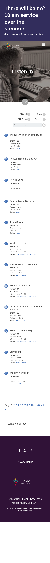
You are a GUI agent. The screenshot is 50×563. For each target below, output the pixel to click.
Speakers (39, 119)
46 (5, 409)
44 (38, 405)
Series (40, 114)
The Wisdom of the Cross (26, 254)
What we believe (17, 423)
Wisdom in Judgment (20, 285)
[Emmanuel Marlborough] (18, 46)
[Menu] (43, 45)
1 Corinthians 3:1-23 (18, 381)
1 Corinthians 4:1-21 (18, 339)
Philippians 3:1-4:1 (17, 360)
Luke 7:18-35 (15, 209)
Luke (18, 148)
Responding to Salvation (22, 201)
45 (42, 405)
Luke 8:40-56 (15, 146)
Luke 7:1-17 (14, 231)
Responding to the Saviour (23, 158)
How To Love (16, 180)
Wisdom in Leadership (21, 330)
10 (32, 405)
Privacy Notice (25, 462)
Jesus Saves (16, 222)
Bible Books (22, 119)
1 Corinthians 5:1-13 (18, 294)
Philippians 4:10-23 (17, 273)
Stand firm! (15, 352)
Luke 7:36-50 (15, 188)
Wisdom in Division (19, 373)
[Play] (6, 135)
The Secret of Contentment (23, 264)
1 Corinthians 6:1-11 (18, 252)
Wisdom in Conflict (19, 243)
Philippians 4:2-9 (16, 318)
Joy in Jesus (21, 275)
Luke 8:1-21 (14, 167)
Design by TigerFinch (25, 511)
